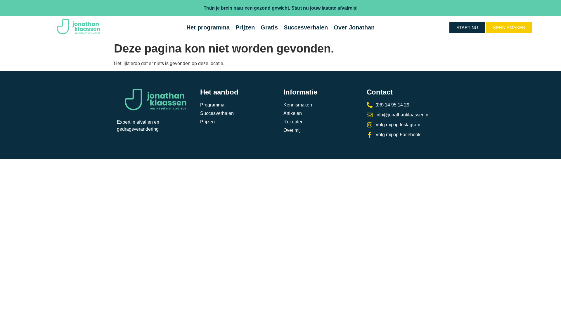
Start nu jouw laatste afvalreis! (324, 8)
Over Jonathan (354, 27)
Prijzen (245, 27)
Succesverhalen (306, 27)
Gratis (269, 27)
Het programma (208, 27)
